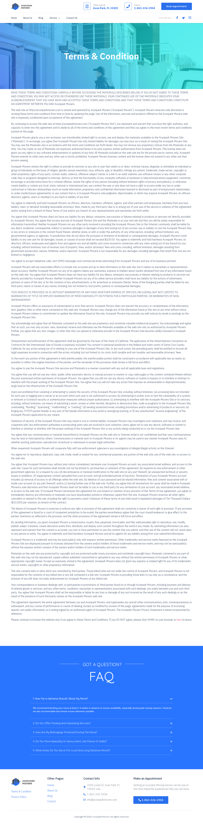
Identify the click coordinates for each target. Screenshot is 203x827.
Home (14, 18)
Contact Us (71, 18)
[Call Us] (128, 6)
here (179, 619)
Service (53, 18)
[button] (101, 698)
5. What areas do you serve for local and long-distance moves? (71, 750)
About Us (27, 18)
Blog (41, 18)
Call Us (137, 5)
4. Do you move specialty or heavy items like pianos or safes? (70, 741)
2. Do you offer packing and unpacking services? (62, 723)
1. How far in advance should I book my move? (60, 698)
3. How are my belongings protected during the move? (65, 732)
